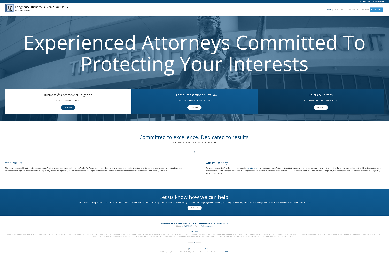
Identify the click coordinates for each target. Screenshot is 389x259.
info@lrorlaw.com (206, 226)
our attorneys (252, 168)
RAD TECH (226, 252)
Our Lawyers (192, 249)
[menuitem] (328, 9)
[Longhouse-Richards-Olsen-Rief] (37, 9)
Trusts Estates (321, 95)
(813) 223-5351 (378, 2)
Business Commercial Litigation (68, 95)
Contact (207, 249)
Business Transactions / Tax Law (194, 95)
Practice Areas (184, 249)
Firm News (201, 249)
